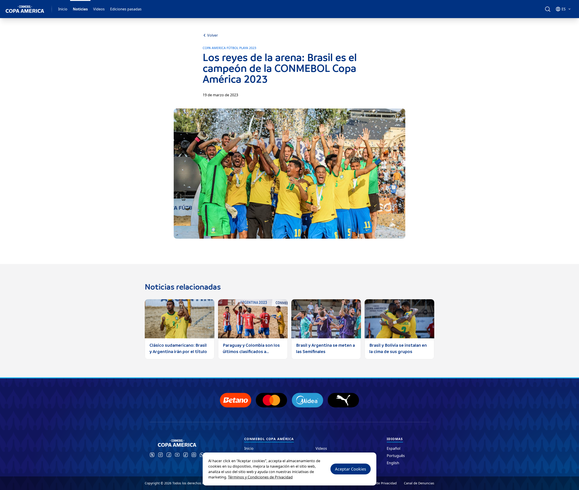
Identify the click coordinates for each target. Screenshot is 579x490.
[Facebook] (169, 454)
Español (393, 448)
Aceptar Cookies (350, 469)
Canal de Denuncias (419, 483)
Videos (99, 9)
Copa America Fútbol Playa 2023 (229, 48)
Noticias (80, 9)
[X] (152, 454)
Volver (212, 35)
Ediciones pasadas (126, 9)
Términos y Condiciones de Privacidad (260, 477)
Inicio (62, 9)
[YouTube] (177, 454)
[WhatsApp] (202, 454)
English (393, 462)
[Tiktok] (185, 454)
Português (396, 455)
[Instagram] (160, 454)
